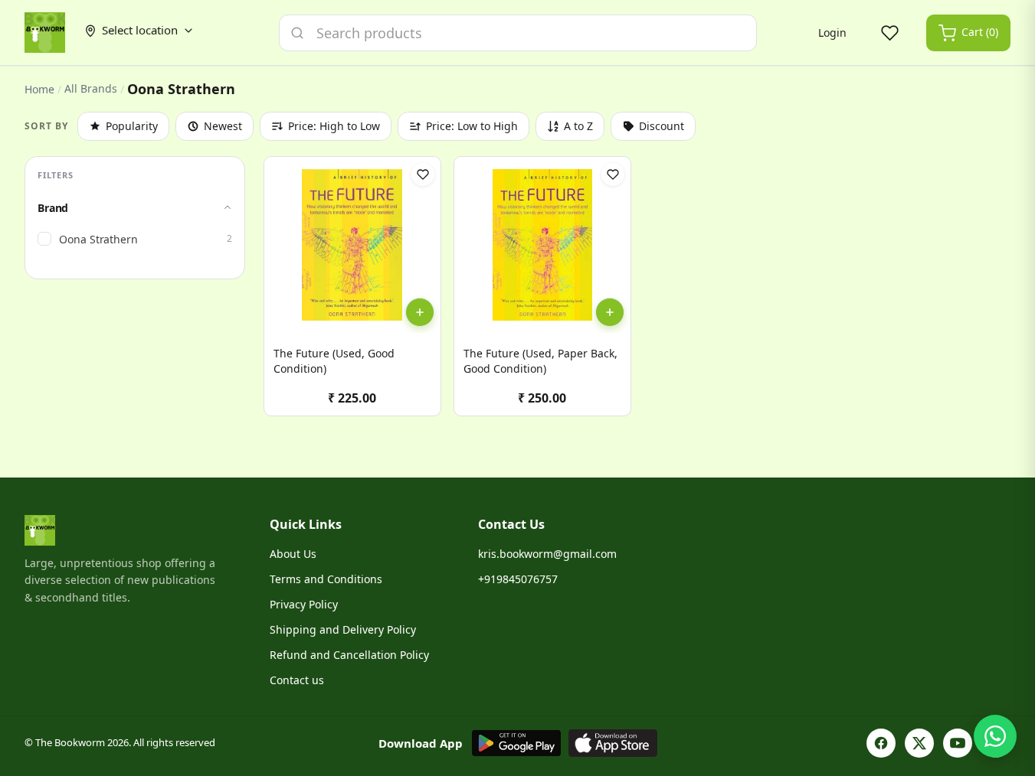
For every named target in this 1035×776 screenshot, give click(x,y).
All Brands (90, 88)
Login (832, 32)
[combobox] (518, 33)
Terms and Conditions (326, 579)
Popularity (132, 126)
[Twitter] (919, 743)
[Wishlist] (889, 33)
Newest (223, 126)
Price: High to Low (334, 126)
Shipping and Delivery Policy (343, 629)
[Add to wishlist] (422, 174)
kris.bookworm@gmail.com (547, 553)
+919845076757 (518, 579)
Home (39, 89)
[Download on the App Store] (612, 743)
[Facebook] (881, 743)
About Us (293, 553)
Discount (661, 126)
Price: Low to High (472, 126)
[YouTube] (957, 743)
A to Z (578, 126)
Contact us (297, 680)
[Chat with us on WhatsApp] (995, 736)
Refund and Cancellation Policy (349, 654)
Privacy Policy (304, 604)
